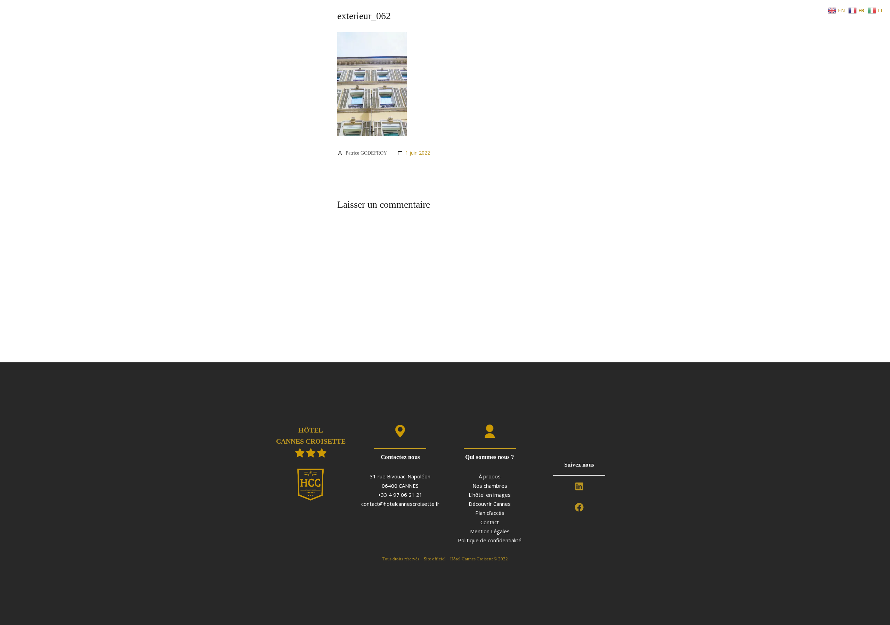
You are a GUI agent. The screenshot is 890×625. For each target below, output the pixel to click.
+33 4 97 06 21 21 (400, 494)
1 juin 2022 (417, 152)
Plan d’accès (489, 512)
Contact (489, 522)
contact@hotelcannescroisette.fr (400, 503)
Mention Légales (490, 531)
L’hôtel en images (490, 494)
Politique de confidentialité (489, 540)
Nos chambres (489, 485)
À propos (490, 476)
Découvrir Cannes (490, 503)
